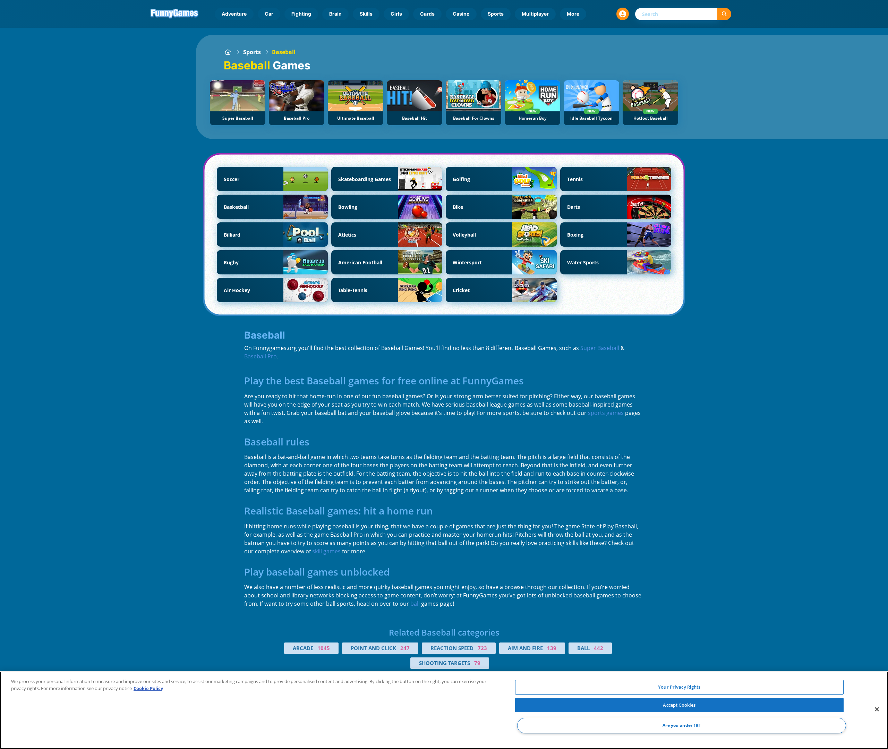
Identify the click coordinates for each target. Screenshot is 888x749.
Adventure (234, 14)
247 (405, 648)
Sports (496, 14)
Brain (335, 14)
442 (598, 648)
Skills (366, 14)
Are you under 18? (681, 726)
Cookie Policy (148, 688)
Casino (461, 14)
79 (477, 662)
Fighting (301, 14)
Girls (396, 14)
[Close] (877, 709)
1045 (323, 648)
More (573, 14)
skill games (326, 551)
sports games (606, 413)
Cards (427, 14)
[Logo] (174, 14)
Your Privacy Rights (679, 687)
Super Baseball (599, 348)
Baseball (284, 52)
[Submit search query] (724, 14)
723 (482, 648)
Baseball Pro (260, 356)
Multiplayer (535, 14)
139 (551, 648)
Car (269, 14)
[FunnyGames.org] (228, 52)
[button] (622, 14)
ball (415, 603)
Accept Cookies (679, 705)
